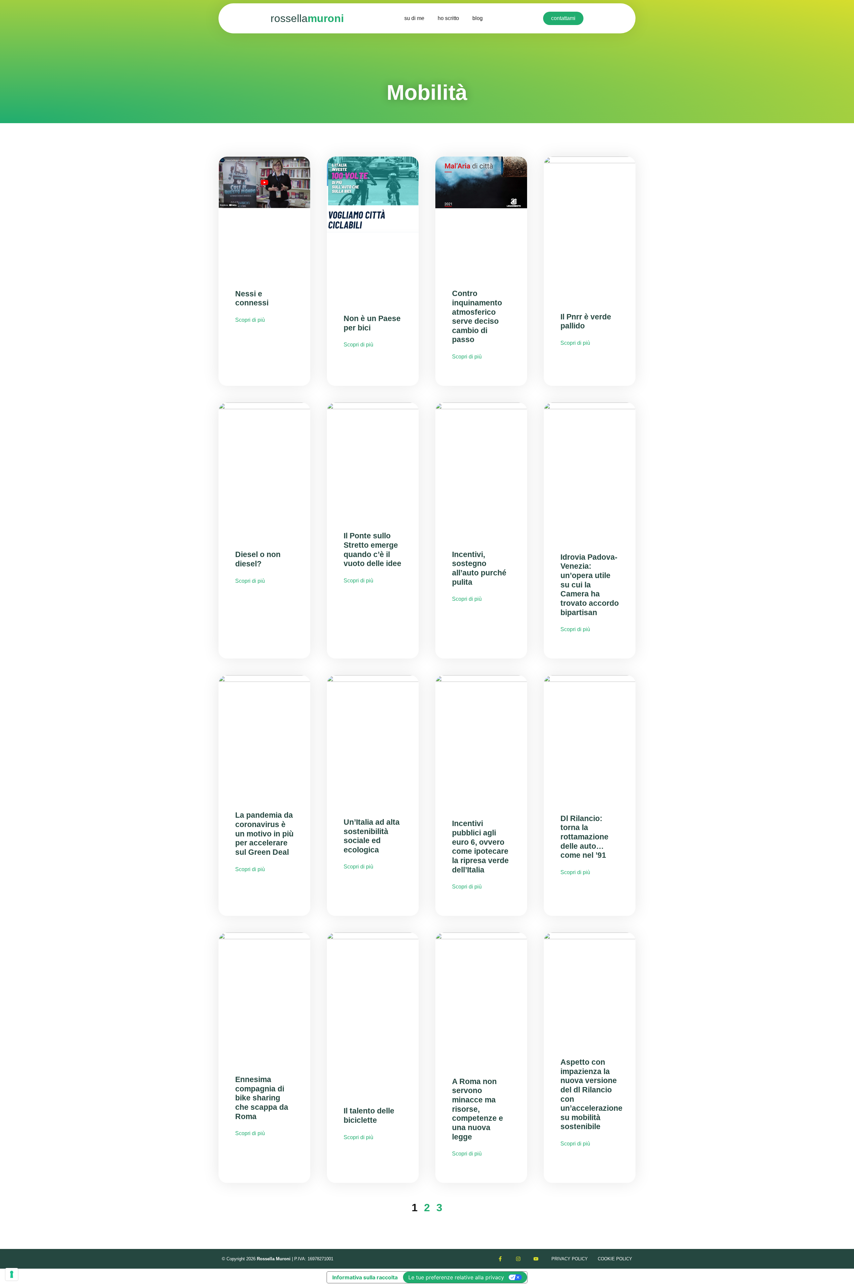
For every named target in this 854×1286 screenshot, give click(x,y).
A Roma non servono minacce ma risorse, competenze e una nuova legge (477, 1109)
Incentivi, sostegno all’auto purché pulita (479, 568)
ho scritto (448, 18)
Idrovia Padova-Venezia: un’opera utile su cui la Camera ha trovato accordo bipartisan (589, 585)
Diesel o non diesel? (258, 559)
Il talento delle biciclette (369, 1115)
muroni (307, 18)
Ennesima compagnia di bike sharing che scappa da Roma (261, 1098)
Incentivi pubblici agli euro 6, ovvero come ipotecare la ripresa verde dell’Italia (480, 846)
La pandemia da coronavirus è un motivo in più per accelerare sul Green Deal (264, 833)
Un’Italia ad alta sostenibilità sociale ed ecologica (372, 836)
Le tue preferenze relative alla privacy (456, 1277)
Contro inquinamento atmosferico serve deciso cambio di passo (477, 316)
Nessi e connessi (252, 298)
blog (477, 18)
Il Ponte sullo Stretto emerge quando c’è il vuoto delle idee (372, 549)
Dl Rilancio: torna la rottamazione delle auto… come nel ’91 (584, 837)
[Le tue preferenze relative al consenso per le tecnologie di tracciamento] (11, 1274)
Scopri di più (250, 320)
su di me (414, 18)
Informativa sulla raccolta (365, 1277)
